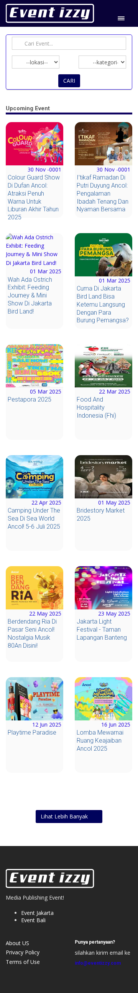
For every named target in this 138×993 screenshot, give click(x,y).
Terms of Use (23, 961)
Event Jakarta (37, 912)
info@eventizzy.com (98, 963)
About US (17, 943)
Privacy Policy (22, 952)
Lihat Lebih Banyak (65, 816)
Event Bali (33, 920)
